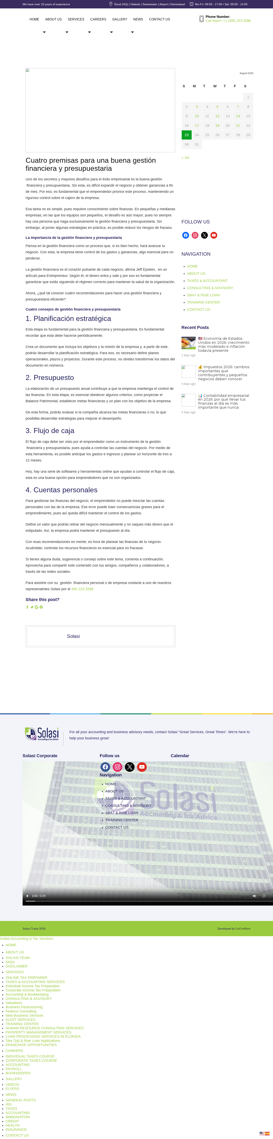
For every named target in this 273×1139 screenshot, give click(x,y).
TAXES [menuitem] (11, 1109)
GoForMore (243, 928)
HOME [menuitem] (11, 945)
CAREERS (98, 19)
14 (238, 116)
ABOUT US (53, 19)
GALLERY (119, 19)
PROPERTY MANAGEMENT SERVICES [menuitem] (38, 1032)
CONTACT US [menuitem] (17, 1135)
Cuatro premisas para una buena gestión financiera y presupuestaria (91, 164)
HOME (34, 19)
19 (217, 126)
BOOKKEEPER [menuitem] (18, 1073)
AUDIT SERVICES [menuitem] (21, 1020)
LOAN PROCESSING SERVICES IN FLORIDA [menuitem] (43, 1036)
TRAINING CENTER (203, 302)
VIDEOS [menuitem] (12, 1085)
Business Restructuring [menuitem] (24, 1007)
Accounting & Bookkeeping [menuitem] (27, 994)
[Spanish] (267, 1133)
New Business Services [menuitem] (24, 1015)
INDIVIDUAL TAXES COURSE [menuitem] (30, 1056)
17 (197, 126)
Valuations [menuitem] (14, 1003)
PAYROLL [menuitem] (14, 1069)
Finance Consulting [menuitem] (21, 1011)
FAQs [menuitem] (10, 962)
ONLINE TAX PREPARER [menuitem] (26, 978)
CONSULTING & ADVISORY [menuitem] (29, 999)
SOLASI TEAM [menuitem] (18, 958)
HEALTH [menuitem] (13, 1125)
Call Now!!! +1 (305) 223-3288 (228, 21)
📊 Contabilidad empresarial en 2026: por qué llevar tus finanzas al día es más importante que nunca (223, 401)
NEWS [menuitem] (11, 1095)
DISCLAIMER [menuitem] (17, 966)
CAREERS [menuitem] (14, 1051)
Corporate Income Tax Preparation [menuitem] (33, 990)
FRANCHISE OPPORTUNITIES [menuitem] (31, 1045)
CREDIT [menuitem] (12, 1121)
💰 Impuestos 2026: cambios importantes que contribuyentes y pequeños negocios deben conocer (223, 373)
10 (197, 116)
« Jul (185, 158)
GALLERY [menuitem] (14, 1079)
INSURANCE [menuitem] (16, 1130)
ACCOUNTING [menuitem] (18, 1065)
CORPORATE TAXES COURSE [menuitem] (31, 1061)
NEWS (138, 19)
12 (217, 116)
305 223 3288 (82, 589)
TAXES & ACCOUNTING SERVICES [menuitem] (35, 982)
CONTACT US (159, 19)
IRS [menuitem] (9, 1104)
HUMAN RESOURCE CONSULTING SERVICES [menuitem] (45, 1028)
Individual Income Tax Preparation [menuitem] (33, 986)
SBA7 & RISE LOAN (203, 295)
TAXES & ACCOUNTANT (207, 281)
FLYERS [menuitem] (12, 1089)
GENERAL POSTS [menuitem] (21, 1100)
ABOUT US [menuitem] (15, 952)
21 (238, 126)
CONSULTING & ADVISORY (210, 288)
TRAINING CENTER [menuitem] (22, 1024)
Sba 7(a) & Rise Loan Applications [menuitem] (33, 1041)
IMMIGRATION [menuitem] (18, 1117)
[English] (262, 1133)
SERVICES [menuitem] (15, 972)
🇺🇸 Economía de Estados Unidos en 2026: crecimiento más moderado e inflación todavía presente (223, 344)
